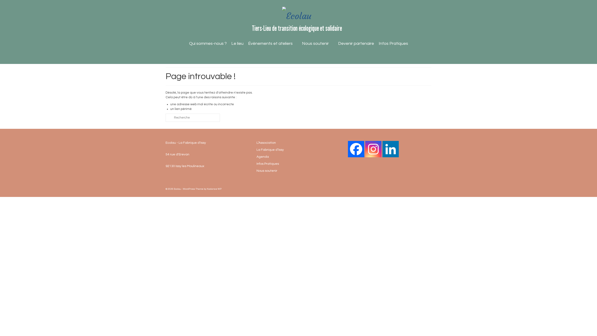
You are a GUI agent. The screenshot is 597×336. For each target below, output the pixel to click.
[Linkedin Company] (390, 149)
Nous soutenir (315, 43)
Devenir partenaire (356, 43)
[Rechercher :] (193, 118)
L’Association (266, 142)
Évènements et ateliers (270, 43)
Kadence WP (214, 189)
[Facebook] (356, 149)
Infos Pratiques (393, 43)
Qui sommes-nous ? (208, 43)
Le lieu (237, 43)
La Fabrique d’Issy (270, 149)
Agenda (263, 156)
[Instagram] (373, 149)
